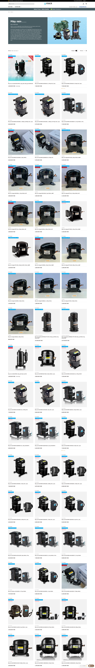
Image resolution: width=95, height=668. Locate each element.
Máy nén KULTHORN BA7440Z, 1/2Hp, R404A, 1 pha (45, 373)
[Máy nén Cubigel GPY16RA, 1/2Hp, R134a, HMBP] (74, 214)
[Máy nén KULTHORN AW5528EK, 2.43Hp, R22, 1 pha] (74, 468)
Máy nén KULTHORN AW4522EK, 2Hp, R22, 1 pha (44, 409)
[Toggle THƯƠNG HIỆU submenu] (21, 6)
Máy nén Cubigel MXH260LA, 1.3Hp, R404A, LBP (17, 193)
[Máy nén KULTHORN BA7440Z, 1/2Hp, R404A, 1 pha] (47, 358)
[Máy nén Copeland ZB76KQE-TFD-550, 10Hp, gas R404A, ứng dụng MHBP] (47, 321)
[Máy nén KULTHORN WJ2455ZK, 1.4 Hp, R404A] (47, 576)
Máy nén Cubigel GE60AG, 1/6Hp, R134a (16, 336)
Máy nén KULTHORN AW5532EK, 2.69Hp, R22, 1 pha (45, 483)
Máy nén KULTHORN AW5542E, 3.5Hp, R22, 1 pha (71, 445)
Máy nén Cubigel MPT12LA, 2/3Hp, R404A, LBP (17, 229)
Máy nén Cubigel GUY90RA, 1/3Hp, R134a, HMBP (44, 265)
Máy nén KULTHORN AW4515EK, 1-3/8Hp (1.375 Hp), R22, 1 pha (47, 121)
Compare (73, 50)
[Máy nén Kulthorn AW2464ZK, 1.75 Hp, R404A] (20, 576)
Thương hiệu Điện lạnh (78, 0)
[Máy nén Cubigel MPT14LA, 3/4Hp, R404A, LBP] (74, 178)
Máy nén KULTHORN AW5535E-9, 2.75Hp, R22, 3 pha (45, 83)
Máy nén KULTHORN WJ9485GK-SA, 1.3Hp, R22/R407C (18, 445)
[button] (86, 4)
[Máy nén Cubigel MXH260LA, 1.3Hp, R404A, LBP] (20, 178)
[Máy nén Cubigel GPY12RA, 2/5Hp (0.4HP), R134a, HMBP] (20, 249)
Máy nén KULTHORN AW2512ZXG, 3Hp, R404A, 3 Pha (18, 555)
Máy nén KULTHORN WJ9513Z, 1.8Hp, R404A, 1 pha (72, 409)
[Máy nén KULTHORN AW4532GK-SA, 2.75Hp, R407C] (74, 358)
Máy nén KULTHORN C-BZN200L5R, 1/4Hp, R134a (71, 663)
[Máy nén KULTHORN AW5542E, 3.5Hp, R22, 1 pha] (74, 430)
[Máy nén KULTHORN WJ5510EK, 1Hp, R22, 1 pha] (74, 504)
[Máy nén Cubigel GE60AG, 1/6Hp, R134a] (20, 321)
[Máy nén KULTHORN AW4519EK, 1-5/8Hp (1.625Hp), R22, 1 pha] (20, 106)
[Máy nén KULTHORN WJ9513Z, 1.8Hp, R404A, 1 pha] (74, 394)
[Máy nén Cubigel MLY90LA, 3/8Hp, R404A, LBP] (47, 214)
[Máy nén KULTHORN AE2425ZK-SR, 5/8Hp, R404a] (74, 612)
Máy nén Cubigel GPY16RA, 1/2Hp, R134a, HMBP (71, 229)
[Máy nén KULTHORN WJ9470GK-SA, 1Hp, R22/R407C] (47, 430)
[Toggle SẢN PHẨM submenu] (13, 6)
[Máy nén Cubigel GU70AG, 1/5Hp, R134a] (74, 285)
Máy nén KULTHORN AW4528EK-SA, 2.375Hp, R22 (18, 409)
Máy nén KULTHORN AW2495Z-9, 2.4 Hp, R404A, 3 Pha (45, 555)
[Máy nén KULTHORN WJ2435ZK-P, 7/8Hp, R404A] (74, 576)
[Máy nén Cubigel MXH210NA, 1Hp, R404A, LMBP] (47, 178)
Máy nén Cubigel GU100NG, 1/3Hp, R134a (16, 300)
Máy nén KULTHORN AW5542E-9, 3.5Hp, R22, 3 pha (72, 83)
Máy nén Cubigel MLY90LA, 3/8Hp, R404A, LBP (44, 229)
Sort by (9, 50)
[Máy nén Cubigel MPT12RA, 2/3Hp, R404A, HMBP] (74, 142)
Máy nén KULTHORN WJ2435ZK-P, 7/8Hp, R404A (71, 591)
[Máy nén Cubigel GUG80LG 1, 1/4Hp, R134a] (47, 285)
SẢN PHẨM (10, 6)
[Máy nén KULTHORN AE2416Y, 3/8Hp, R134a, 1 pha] (20, 647)
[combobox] (21, 4)
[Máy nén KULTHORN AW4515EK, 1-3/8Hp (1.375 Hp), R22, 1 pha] (47, 106)
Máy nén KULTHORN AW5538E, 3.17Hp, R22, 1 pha (18, 483)
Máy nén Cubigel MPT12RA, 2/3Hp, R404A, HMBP (71, 157)
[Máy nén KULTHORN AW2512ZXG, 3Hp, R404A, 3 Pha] (20, 540)
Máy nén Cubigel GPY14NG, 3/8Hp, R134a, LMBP (71, 265)
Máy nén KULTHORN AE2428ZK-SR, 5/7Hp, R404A (44, 627)
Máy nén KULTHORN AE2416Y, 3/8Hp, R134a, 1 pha (18, 663)
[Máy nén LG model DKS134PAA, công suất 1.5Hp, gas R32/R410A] (20, 68)
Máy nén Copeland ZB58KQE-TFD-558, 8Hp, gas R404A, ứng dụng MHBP (73, 337)
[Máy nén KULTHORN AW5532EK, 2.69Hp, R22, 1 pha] (47, 468)
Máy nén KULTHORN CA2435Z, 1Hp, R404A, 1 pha (17, 627)
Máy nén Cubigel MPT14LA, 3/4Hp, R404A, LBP (71, 193)
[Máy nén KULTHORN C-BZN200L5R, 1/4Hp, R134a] (74, 647)
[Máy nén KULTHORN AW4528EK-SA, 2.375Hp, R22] (20, 394)
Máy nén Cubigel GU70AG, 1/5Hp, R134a (69, 300)
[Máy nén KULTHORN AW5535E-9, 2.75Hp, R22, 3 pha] (47, 68)
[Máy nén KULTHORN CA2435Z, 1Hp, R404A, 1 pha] (20, 612)
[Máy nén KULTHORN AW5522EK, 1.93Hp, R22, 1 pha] (20, 504)
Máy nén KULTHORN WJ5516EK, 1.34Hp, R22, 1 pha (45, 519)
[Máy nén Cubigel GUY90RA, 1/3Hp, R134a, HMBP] (47, 249)
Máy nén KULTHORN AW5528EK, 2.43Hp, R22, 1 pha (72, 483)
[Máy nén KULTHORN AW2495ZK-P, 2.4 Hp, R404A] (74, 540)
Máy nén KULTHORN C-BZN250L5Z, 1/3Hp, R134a (44, 663)
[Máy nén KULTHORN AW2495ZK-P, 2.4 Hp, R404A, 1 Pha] (74, 106)
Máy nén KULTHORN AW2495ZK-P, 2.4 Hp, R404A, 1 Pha (72, 121)
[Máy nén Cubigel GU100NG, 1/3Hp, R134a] (20, 285)
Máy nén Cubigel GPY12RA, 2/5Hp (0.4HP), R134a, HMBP (19, 265)
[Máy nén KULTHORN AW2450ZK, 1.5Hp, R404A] (20, 142)
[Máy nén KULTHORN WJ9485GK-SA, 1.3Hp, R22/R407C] (20, 430)
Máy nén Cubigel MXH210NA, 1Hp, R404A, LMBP (44, 193)
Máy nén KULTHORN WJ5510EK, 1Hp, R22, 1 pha (71, 519)
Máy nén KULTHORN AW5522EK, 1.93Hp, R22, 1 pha (18, 519)
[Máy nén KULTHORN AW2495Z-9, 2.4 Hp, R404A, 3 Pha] (47, 540)
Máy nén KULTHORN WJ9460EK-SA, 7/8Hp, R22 (44, 157)
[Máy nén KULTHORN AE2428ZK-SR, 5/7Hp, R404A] (47, 612)
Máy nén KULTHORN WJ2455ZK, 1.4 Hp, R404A (44, 591)
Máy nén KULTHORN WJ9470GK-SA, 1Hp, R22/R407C (45, 445)
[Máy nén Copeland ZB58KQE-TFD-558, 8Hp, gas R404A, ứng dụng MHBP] (74, 321)
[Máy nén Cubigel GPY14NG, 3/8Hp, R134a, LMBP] (74, 249)
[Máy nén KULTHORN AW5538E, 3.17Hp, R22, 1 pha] (20, 468)
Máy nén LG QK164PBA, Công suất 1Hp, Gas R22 (17, 373)
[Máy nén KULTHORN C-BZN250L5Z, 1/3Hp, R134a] (47, 647)
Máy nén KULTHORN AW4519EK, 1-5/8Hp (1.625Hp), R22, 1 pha (20, 121)
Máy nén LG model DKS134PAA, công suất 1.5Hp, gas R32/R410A (20, 83)
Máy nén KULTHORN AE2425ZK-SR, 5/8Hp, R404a (71, 627)
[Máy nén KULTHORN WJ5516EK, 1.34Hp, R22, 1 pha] (47, 504)
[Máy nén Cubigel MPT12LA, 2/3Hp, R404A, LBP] (20, 214)
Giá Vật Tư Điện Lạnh (73, 6)
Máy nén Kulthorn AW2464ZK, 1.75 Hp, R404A (17, 591)
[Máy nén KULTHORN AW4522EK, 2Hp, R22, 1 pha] (47, 394)
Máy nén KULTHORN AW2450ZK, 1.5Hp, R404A (17, 157)
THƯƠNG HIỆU (17, 6)
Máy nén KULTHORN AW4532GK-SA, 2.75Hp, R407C (72, 373)
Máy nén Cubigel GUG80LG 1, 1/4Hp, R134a (43, 300)
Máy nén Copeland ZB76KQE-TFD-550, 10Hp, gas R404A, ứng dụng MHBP (47, 337)
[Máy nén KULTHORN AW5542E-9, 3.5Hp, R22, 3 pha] (74, 68)
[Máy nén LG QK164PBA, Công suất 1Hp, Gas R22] (20, 358)
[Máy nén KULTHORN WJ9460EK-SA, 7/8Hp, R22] (47, 142)
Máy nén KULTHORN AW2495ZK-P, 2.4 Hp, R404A (71, 555)
